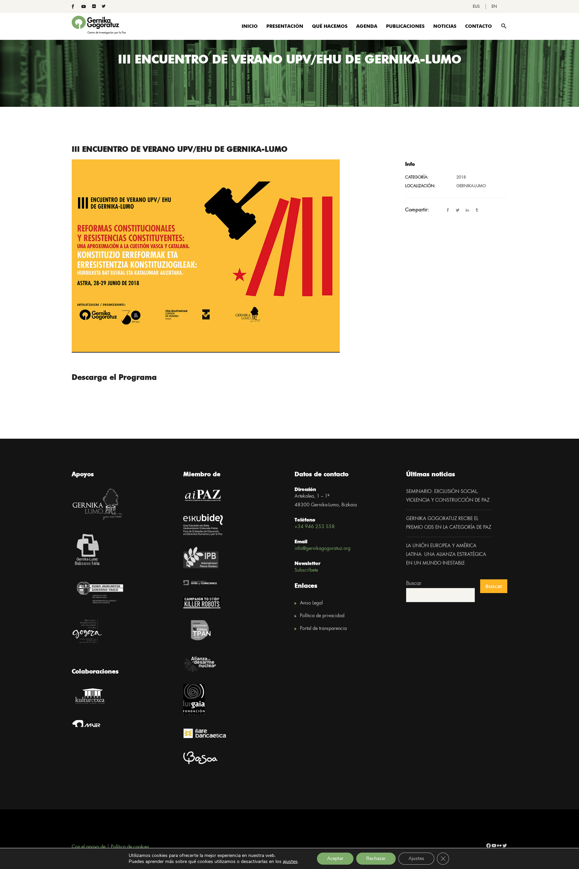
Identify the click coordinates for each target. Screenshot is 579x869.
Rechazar (376, 858)
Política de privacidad (322, 616)
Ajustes (416, 858)
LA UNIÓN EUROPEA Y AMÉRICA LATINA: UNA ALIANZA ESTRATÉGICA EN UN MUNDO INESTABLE (446, 554)
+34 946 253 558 (315, 526)
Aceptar (335, 858)
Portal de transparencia (323, 628)
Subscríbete (306, 570)
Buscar (413, 583)
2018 (461, 177)
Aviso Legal (311, 603)
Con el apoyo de (89, 847)
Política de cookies (130, 847)
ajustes (290, 862)
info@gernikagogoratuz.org (322, 548)
